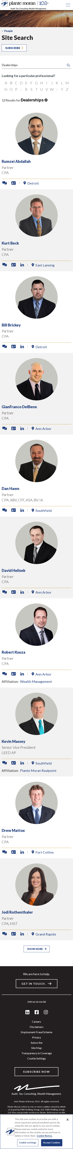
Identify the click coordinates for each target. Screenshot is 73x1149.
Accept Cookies (51, 1142)
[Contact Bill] (4, 346)
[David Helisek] (36, 563)
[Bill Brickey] (36, 317)
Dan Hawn (10, 488)
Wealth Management (36, 681)
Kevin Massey (13, 741)
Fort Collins (44, 852)
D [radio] (21, 83)
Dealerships (32, 100)
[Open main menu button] (68, 5)
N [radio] (6, 89)
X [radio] (57, 89)
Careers (36, 1021)
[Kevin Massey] (36, 734)
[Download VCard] (13, 183)
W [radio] (52, 89)
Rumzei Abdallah (16, 161)
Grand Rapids (45, 934)
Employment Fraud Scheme (36, 1032)
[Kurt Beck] (36, 235)
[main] (36, 574)
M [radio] (67, 83)
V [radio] (46, 89)
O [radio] (11, 89)
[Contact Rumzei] (4, 183)
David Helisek (13, 570)
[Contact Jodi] (4, 934)
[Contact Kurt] (4, 265)
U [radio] (41, 89)
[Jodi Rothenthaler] (36, 904)
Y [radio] (62, 89)
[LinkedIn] (27, 1012)
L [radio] (62, 83)
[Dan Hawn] (36, 481)
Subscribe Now (36, 1071)
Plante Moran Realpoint (38, 770)
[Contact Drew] (4, 852)
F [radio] (31, 83)
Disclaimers (36, 1026)
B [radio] (11, 83)
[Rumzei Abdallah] (36, 154)
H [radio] (41, 83)
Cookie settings (36, 1058)
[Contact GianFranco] (4, 428)
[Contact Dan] (4, 510)
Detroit (33, 183)
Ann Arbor (43, 429)
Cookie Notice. (44, 1135)
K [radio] (57, 83)
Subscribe (12, 48)
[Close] (67, 1119)
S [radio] (31, 89)
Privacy (36, 1037)
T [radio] (36, 89)
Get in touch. (34, 983)
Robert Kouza (13, 652)
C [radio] (16, 83)
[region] (36, 1131)
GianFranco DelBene (19, 406)
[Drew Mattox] (36, 823)
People (8, 31)
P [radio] (16, 89)
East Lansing (44, 265)
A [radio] (6, 83)
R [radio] (26, 89)
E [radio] (26, 83)
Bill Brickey (11, 325)
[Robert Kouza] (36, 644)
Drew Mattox (13, 830)
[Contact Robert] (4, 674)
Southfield (43, 510)
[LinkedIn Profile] (22, 265)
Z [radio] (67, 89)
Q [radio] (21, 89)
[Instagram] (46, 1012)
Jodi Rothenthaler (17, 912)
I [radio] (46, 83)
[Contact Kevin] (4, 763)
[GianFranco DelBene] (36, 399)
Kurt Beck (10, 243)
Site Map (36, 1047)
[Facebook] (37, 1012)
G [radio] (36, 83)
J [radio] (52, 83)
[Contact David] (4, 592)
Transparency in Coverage (36, 1053)
